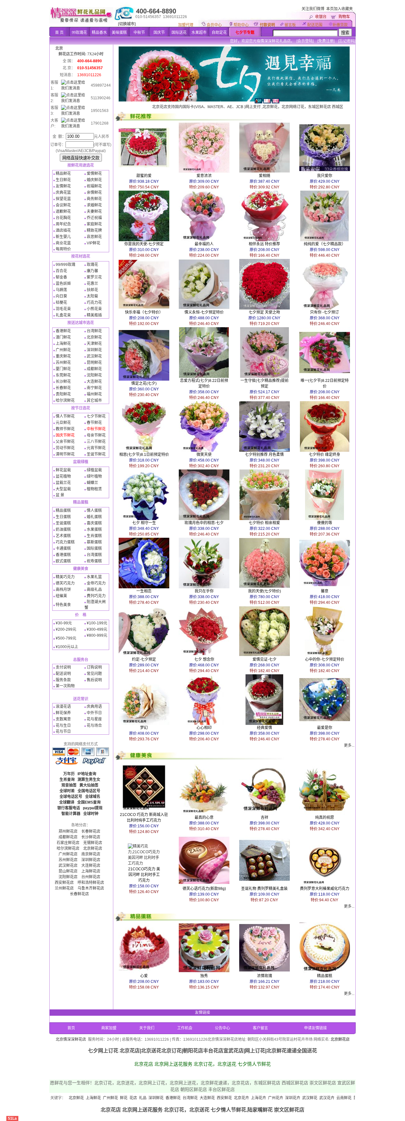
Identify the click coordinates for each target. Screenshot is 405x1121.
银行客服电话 (68, 808)
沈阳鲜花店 (68, 877)
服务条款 (63, 680)
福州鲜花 (94, 394)
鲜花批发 (339, 1098)
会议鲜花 (63, 205)
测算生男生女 (89, 779)
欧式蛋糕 (63, 561)
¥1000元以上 (67, 647)
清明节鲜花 (65, 454)
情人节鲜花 (65, 416)
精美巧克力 (65, 577)
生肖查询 (67, 779)
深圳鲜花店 (90, 860)
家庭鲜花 (94, 224)
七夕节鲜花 (96, 416)
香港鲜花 (63, 331)
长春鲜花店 (90, 831)
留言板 (290, 25)
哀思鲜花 (94, 237)
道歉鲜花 (63, 211)
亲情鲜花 (94, 192)
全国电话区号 (89, 791)
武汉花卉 (288, 1098)
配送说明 (63, 673)
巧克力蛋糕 (65, 542)
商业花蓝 (63, 243)
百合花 (61, 271)
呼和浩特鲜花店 (91, 882)
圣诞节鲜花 (96, 454)
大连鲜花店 (90, 865)
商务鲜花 (94, 199)
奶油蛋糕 (63, 529)
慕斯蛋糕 (94, 542)
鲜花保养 (63, 713)
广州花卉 (237, 1098)
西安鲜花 (185, 1098)
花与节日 (63, 731)
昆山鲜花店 (68, 871)
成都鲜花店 (68, 837)
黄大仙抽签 (88, 785)
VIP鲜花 (93, 243)
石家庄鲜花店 (68, 843)
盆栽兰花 (63, 483)
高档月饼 (63, 589)
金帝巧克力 (96, 583)
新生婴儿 (63, 237)
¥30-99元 (64, 623)
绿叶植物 (94, 476)
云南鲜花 (305, 1098)
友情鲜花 (63, 186)
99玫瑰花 (79, 32)
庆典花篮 (63, 192)
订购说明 (94, 667)
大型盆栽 (63, 489)
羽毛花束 (63, 309)
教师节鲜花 (65, 429)
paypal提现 (93, 808)
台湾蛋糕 (94, 555)
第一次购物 (65, 686)
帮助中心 (241, 25)
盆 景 (60, 495)
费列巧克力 (96, 596)
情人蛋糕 (94, 510)
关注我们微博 (313, 9)
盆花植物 (63, 476)
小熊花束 (94, 309)
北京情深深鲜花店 (71, 1039)
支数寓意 (63, 719)
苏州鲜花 (63, 362)
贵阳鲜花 (63, 394)
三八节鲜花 (96, 441)
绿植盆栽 (94, 470)
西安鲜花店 (64, 882)
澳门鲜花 (63, 337)
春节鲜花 (94, 422)
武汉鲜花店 (68, 865)
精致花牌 (94, 230)
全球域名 (92, 796)
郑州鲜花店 (68, 831)
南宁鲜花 (94, 388)
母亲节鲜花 (96, 435)
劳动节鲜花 (65, 448)
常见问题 (94, 673)
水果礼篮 (94, 577)
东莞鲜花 (63, 375)
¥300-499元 (97, 629)
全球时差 (67, 791)
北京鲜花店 (92, 848)
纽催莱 (61, 596)
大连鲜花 (94, 381)
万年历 (69, 774)
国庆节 (159, 32)
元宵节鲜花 (96, 448)
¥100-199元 (97, 623)
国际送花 (179, 32)
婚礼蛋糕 (94, 517)
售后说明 (94, 680)
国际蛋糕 (94, 548)
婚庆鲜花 (94, 180)
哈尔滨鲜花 (65, 400)
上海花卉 (219, 1098)
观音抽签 (69, 785)
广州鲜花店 (68, 854)
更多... (349, 745)
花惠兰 (92, 283)
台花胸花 (63, 218)
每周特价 (63, 249)
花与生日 (63, 725)
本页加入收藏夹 (339, 9)
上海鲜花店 (90, 871)
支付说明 (63, 667)
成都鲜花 (94, 369)
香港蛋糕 (63, 555)
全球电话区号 (70, 796)
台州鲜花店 (90, 877)
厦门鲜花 (63, 369)
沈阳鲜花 (94, 375)
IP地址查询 (87, 774)
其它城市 (94, 400)
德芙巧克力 (65, 583)
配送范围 (314, 25)
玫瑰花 (92, 264)
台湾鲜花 (94, 331)
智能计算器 (70, 814)
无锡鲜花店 (92, 843)
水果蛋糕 (94, 529)
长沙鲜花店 (90, 837)
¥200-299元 (66, 629)
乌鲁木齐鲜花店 (91, 888)
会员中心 (214, 25)
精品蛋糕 (63, 510)
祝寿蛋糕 (94, 561)
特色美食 (63, 605)
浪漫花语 (63, 706)
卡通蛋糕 (63, 548)
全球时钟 (90, 814)
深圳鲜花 (94, 350)
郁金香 (61, 277)
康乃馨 (92, 271)
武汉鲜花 (94, 356)
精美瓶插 (94, 315)
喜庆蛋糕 (94, 523)
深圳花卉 (254, 1098)
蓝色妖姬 (63, 283)
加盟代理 (185, 25)
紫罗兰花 (94, 277)
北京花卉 (202, 1098)
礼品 (104, 1098)
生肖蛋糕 (94, 536)
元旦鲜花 (63, 422)
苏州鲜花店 (68, 860)
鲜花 (85, 1098)
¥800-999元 (97, 635)
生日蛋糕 (63, 517)
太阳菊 (92, 296)
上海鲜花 (63, 343)
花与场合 (94, 725)
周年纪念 (63, 224)
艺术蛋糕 (63, 536)
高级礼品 (94, 589)
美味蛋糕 (119, 32)
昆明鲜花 (94, 362)
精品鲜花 (63, 173)
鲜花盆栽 (63, 470)
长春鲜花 (63, 388)
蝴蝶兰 (92, 483)
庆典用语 (94, 706)
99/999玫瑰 (65, 264)
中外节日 (94, 713)
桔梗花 (61, 302)
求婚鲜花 (94, 205)
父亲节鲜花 (65, 441)
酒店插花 (63, 230)
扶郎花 (92, 290)
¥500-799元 (66, 638)
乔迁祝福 (94, 218)
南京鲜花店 (90, 854)
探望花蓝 (63, 199)
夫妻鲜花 (94, 211)
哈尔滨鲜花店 (68, 848)
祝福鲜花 (94, 186)
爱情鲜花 (94, 173)
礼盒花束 (63, 315)
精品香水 (99, 32)
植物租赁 (94, 489)
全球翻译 (66, 802)
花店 (94, 1098)
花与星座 (94, 719)
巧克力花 (94, 302)
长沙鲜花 (63, 381)
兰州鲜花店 (64, 888)
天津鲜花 (94, 343)
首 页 (59, 32)
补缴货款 (340, 25)
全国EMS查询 (89, 802)
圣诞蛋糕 (63, 523)
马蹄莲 (61, 290)
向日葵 (61, 296)
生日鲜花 (63, 180)
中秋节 (139, 32)
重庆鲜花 (63, 356)
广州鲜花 (63, 350)
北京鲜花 (94, 337)
